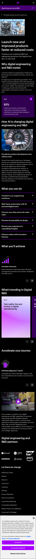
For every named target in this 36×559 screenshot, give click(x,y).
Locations (5, 487)
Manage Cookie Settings (18, 553)
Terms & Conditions (8, 498)
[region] (18, 537)
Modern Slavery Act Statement (11, 508)
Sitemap (4, 490)
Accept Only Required (18, 548)
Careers (4, 476)
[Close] (34, 518)
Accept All (18, 542)
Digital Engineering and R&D (11, 8)
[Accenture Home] (18, 2)
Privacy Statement (7, 494)
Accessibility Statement (9, 505)
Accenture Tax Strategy (9, 512)
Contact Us (5, 483)
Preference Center (7, 472)
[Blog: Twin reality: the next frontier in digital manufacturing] (16, 317)
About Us (4, 480)
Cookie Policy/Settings (9, 501)
